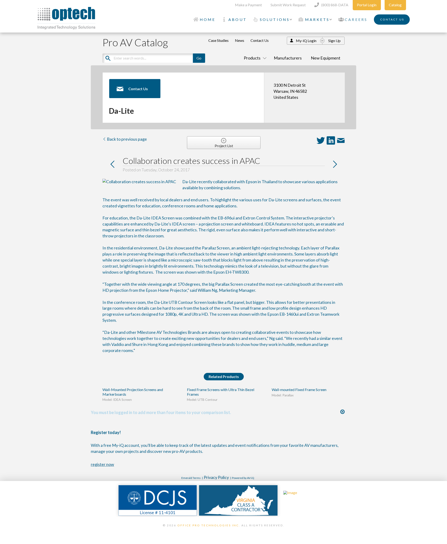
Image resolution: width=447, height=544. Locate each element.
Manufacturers (288, 57)
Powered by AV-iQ (243, 478)
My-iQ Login (306, 40)
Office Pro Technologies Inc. (208, 525)
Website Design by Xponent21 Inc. (223, 531)
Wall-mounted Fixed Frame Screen (299, 389)
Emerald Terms (191, 478)
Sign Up (334, 40)
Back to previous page (126, 139)
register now (102, 464)
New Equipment (325, 57)
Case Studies (218, 40)
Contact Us (260, 40)
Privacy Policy (216, 477)
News (239, 40)
